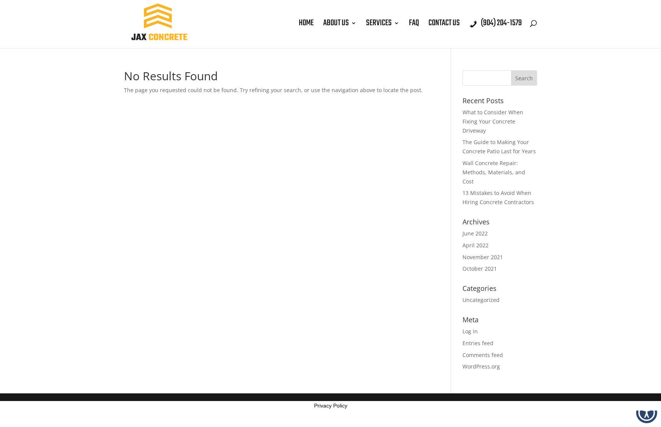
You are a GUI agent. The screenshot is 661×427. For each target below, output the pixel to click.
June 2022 (475, 233)
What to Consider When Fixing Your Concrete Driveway (492, 121)
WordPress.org (481, 366)
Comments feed (482, 355)
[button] (646, 412)
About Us (336, 24)
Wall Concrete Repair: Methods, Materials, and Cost (493, 172)
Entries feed (477, 343)
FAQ (414, 24)
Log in (470, 331)
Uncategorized (481, 300)
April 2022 (475, 245)
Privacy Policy (330, 406)
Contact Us (444, 24)
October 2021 (479, 268)
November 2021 (482, 257)
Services (379, 24)
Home (306, 24)
